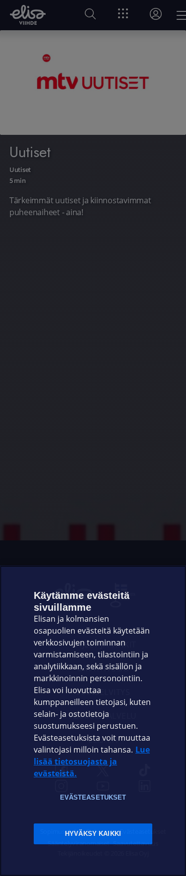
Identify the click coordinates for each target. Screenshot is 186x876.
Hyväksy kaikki (93, 833)
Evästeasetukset (93, 797)
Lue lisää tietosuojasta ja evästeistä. (92, 762)
